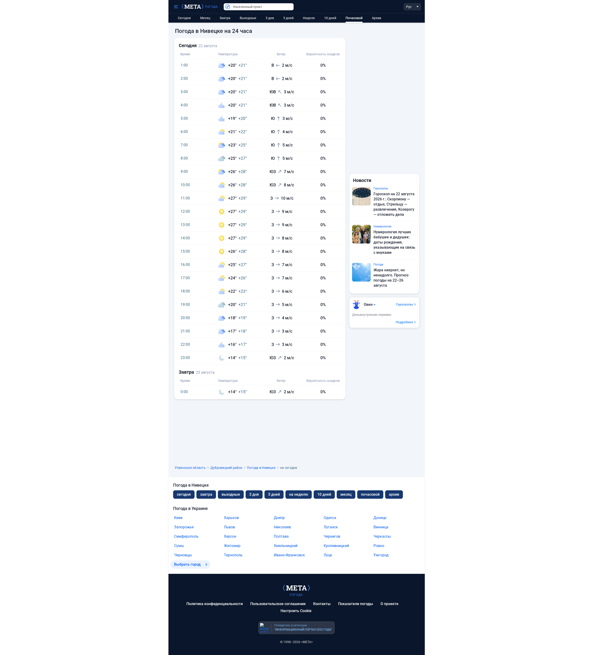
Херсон (230, 536)
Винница (381, 527)
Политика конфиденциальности (214, 604)
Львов (229, 527)
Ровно (379, 546)
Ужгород (381, 555)
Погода (211, 6)
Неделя (309, 18)
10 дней (330, 18)
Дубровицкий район (226, 468)
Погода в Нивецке (261, 468)
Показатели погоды (355, 604)
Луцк (328, 555)
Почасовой (370, 494)
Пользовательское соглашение (278, 604)
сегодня (184, 494)
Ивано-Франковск (289, 555)
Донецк (380, 518)
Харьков (231, 518)
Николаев (282, 527)
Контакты (322, 604)
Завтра (224, 18)
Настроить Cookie (296, 611)
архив (376, 18)
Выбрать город (187, 564)
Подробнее (404, 322)
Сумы (179, 546)
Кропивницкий (336, 546)
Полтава (281, 536)
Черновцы (183, 555)
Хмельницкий (286, 546)
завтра (206, 494)
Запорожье (184, 527)
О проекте (389, 604)
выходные (248, 18)
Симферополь (186, 536)
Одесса (330, 518)
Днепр (279, 518)
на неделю (298, 494)
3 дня (270, 18)
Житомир (232, 546)
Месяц (205, 18)
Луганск (331, 527)
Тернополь (233, 555)
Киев (178, 518)
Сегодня (184, 18)
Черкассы (382, 536)
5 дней (288, 18)
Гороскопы (404, 304)
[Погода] (296, 587)
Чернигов (332, 536)
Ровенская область (190, 468)
